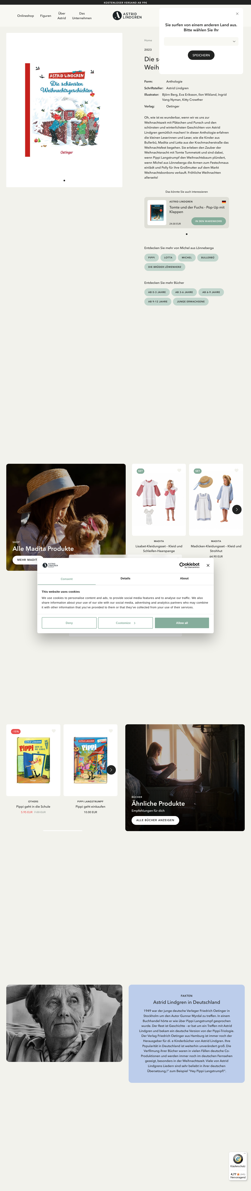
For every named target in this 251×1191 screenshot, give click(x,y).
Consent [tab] (67, 579)
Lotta (168, 257)
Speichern (201, 55)
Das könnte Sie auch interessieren (187, 191)
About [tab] (184, 578)
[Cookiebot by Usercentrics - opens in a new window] (182, 565)
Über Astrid (61, 15)
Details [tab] (125, 578)
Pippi (151, 257)
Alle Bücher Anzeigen (155, 820)
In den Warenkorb (208, 221)
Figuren (45, 16)
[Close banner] (208, 565)
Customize (123, 622)
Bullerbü (207, 257)
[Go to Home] (127, 15)
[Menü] (244, 1154)
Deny (69, 622)
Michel (187, 257)
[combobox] (201, 41)
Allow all (182, 622)
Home (148, 40)
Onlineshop (25, 16)
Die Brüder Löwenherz (164, 266)
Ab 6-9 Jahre (211, 292)
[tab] (64, 180)
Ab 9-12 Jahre (157, 301)
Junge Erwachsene (191, 301)
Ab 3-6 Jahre (184, 292)
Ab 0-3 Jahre (157, 292)
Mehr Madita (28, 560)
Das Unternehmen (82, 15)
